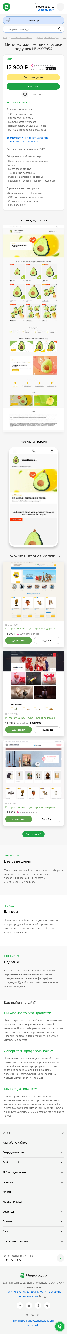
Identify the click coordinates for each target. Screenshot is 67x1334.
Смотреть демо (33, 77)
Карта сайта (33, 1325)
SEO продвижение (14, 1172)
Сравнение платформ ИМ (22, 141)
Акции (7, 1192)
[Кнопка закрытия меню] (64, 2)
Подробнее (47, 640)
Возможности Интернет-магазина (27, 137)
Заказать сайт (46, 10)
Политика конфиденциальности (33, 1320)
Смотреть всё (33, 834)
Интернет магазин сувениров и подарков (30, 628)
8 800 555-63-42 (45, 6)
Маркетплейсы (12, 1201)
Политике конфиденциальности (26, 1291)
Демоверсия (18, 640)
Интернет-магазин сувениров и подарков (30, 717)
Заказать (33, 86)
